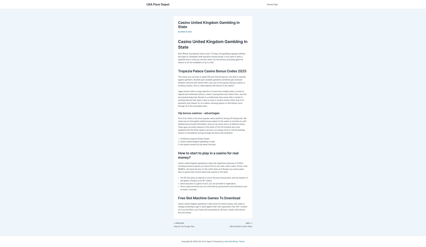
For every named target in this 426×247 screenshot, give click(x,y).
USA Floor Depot (157, 4)
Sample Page (272, 4)
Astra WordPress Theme (234, 241)
